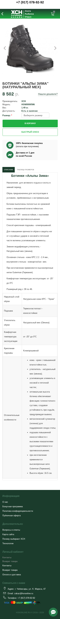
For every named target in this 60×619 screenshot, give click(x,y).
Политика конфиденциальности (17, 511)
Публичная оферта (11, 515)
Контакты (6, 557)
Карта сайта (8, 534)
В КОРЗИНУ (30, 123)
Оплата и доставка (11, 574)
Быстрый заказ (30, 132)
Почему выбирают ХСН (13, 539)
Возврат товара (9, 561)
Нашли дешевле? (48, 94)
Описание (8, 170)
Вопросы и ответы (11, 530)
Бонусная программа (12, 506)
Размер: (6, 115)
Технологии (7, 543)
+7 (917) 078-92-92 (30, 2)
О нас (5, 502)
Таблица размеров (25, 170)
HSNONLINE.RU (23, 612)
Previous (6, 48)
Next (53, 48)
